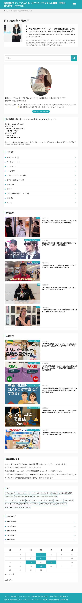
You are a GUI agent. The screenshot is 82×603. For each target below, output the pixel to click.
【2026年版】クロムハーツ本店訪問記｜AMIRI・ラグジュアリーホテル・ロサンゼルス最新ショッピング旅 (59, 266)
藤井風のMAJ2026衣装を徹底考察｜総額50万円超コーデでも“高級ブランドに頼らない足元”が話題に (59, 244)
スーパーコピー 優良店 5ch (23, 496)
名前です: (8, 98)
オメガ (28, 500)
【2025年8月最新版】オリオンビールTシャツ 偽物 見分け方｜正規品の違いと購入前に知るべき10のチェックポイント (59, 345)
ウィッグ (11, 166)
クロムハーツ (58, 500)
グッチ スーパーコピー (12, 137)
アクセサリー (13, 162)
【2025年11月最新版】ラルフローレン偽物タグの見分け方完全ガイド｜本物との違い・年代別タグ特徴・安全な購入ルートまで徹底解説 (59, 368)
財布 (10, 198)
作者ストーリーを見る (41, 111)
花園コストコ (9, 496)
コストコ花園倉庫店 (65, 493)
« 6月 (7, 580)
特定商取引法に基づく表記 (40, 596)
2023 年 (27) (12, 535)
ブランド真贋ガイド (15, 180)
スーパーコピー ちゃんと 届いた (41, 493)
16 (31, 562)
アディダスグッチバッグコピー (29, 504)
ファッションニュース (17, 175)
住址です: (8, 101)
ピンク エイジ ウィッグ (12, 507)
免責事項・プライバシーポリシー (20, 596)
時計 (10, 184)
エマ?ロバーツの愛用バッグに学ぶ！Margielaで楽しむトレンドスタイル (29, 474)
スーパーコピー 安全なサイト (15, 128)
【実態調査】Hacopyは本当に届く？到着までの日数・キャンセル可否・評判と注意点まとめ (59, 433)
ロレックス (21, 493)
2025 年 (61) (12, 526)
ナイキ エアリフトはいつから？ (15, 467)
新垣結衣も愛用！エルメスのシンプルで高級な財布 (22, 471)
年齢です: (25, 98)
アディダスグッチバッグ (48, 504)
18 (51, 562)
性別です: (35, 98)
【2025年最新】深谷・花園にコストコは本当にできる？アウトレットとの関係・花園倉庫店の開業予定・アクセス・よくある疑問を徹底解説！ (59, 390)
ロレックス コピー (11, 133)
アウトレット (13, 157)
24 (41, 566)
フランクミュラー (10, 493)
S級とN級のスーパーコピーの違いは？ (45, 496)
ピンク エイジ (25, 507)
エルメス (55, 493)
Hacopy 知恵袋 (68, 500)
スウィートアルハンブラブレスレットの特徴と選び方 (23, 464)
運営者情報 (63, 596)
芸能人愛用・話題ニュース (18, 193)
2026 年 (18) (12, 521)
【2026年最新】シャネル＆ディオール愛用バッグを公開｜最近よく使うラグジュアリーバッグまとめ (59, 310)
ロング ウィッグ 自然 (12, 504)
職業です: (45, 98)
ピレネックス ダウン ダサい (57, 34)
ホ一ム (7, 596)
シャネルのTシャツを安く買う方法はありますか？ (22, 478)
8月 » (11, 580)
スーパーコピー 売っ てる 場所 (15, 500)
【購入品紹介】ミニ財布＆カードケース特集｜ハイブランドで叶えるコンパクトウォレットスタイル (59, 288)
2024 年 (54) (12, 531)
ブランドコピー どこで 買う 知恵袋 (42, 500)
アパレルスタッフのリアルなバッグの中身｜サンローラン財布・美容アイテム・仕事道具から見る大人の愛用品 (59, 222)
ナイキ (28, 493)
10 (41, 558)
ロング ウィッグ (62, 504)
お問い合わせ (54, 596)
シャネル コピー (10, 135)
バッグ (11, 171)
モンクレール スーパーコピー (15, 124)
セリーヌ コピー (10, 126)
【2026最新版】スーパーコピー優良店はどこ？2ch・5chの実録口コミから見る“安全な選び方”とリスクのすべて (59, 411)
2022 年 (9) (11, 540)
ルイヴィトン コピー (12, 131)
